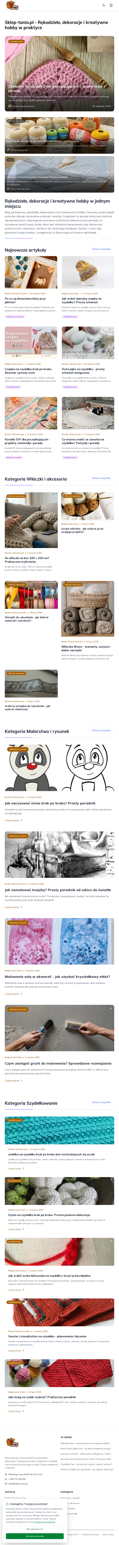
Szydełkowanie (16, 41)
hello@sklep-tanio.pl (18, 1483)
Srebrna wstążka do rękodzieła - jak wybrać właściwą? (87, 1469)
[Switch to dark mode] (103, 5)
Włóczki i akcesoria (16, 121)
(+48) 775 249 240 (17, 1479)
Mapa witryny (108, 1534)
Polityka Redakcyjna (90, 1534)
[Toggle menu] (111, 5)
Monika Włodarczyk (71, 364)
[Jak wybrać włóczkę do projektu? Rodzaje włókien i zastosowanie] (59, 135)
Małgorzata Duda (70, 293)
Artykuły (66, 1437)
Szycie (10, 160)
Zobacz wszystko (101, 249)
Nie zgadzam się (35, 1529)
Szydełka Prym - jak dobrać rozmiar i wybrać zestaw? (86, 1464)
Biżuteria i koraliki (14, 457)
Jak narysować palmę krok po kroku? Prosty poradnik (86, 1459)
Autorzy (10, 1491)
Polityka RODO (72, 1534)
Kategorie (67, 1491)
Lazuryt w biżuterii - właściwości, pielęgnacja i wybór (86, 1453)
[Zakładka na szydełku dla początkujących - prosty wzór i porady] (59, 73)
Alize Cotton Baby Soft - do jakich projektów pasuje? (86, 1448)
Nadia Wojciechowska (15, 293)
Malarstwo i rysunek (15, 317)
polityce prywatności (45, 1522)
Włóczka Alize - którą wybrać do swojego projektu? (85, 1443)
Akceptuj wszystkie (35, 1536)
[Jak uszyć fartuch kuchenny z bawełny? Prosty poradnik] (59, 174)
